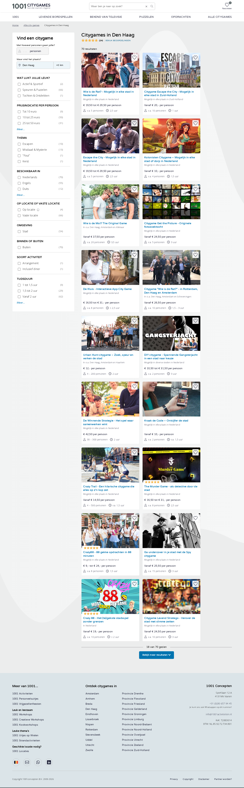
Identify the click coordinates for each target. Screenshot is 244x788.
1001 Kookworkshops (25, 724)
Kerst (42, 161)
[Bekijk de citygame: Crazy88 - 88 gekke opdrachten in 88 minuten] (110, 530)
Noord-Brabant (143, 724)
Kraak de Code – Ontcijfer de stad (166, 420)
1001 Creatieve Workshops (28, 719)
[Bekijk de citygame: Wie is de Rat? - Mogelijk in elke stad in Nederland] (110, 70)
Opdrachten (181, 16)
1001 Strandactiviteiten (26, 740)
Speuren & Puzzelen (42, 90)
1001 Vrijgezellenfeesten (26, 704)
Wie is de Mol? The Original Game (105, 223)
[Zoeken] (152, 6)
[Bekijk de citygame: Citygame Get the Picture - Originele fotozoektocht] (171, 201)
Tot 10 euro (42, 111)
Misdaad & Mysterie (42, 149)
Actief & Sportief (42, 84)
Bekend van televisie (106, 16)
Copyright (188, 779)
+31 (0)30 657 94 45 (221, 703)
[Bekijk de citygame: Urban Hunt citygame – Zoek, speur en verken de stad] (110, 333)
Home (15, 25)
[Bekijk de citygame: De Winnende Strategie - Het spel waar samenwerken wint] (110, 399)
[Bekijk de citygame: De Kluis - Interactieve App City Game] (110, 267)
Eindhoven (91, 714)
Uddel (89, 740)
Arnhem (90, 698)
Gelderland (140, 709)
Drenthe (138, 693)
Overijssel (139, 734)
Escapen (42, 144)
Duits (42, 189)
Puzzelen (146, 16)
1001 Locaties (20, 751)
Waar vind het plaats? (29, 59)
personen (35, 51)
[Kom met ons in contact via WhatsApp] (38, 762)
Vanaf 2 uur (42, 296)
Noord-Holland (143, 729)
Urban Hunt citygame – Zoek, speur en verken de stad (108, 356)
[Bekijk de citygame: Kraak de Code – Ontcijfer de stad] (171, 399)
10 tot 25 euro (42, 117)
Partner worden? (223, 779)
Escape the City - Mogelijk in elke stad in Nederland (109, 159)
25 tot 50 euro (42, 123)
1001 (15, 16)
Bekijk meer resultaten (155, 655)
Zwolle (89, 750)
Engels (42, 183)
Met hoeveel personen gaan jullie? (36, 45)
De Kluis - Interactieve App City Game (107, 289)
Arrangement (42, 263)
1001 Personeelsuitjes (25, 698)
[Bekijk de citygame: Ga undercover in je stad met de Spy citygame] (171, 530)
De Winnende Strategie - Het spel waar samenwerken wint (108, 422)
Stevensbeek (92, 734)
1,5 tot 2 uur (42, 291)
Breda (88, 704)
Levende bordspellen (56, 16)
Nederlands (42, 177)
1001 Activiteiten (22, 693)
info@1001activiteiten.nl (219, 714)
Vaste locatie (42, 215)
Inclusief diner (42, 269)
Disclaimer (203, 779)
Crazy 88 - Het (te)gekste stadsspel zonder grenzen (106, 620)
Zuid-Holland (142, 750)
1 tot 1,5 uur (42, 285)
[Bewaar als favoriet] (134, 57)
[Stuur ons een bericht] (27, 762)
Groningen (140, 714)
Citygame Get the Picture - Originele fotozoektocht (167, 225)
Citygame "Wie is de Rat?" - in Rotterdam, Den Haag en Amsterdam (171, 291)
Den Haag (91, 709)
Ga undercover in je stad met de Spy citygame (167, 554)
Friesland (139, 704)
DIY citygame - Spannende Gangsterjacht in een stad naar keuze (171, 356)
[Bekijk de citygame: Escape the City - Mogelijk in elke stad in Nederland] (110, 135)
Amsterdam (92, 693)
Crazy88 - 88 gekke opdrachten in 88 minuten (107, 554)
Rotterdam (91, 729)
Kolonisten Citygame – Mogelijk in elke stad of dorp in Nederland (169, 159)
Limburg (139, 719)
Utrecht (89, 745)
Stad (42, 231)
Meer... (21, 129)
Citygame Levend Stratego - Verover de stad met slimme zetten (169, 620)
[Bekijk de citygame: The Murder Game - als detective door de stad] (171, 465)
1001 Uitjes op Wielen (25, 735)
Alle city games (32, 25)
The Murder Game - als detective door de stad (170, 488)
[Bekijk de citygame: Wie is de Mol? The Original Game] (110, 201)
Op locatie (42, 209)
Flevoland (140, 698)
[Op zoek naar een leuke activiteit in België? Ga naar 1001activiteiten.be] (16, 762)
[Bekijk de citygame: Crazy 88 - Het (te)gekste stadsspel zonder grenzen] (110, 596)
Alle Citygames (220, 16)
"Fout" (42, 155)
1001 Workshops (22, 714)
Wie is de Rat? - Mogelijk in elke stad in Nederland (108, 93)
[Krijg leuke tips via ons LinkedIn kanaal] (49, 762)
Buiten (42, 247)
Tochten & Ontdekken (42, 95)
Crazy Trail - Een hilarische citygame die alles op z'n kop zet (108, 488)
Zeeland (138, 745)
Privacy (174, 779)
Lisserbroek (92, 719)
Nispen (89, 724)
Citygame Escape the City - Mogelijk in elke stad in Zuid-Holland (169, 93)
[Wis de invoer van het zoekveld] (146, 6)
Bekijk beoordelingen (118, 40)
